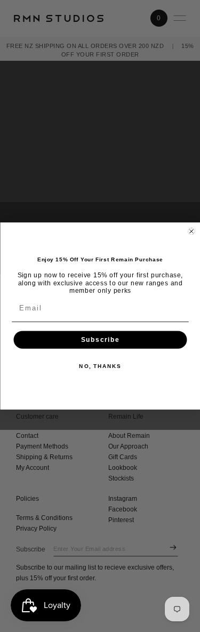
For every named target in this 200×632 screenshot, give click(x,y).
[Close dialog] (191, 231)
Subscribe (100, 339)
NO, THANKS (100, 366)
